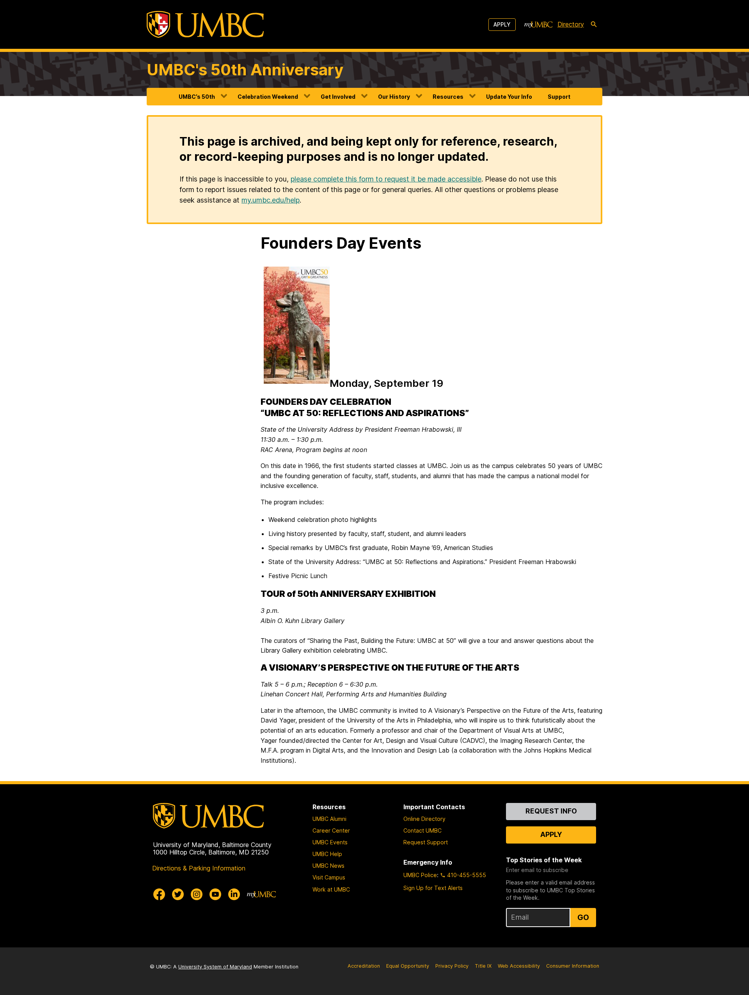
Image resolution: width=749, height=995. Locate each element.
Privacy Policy (452, 966)
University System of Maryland (215, 967)
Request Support (425, 842)
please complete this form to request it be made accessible (386, 179)
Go (583, 917)
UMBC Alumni (329, 818)
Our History (394, 96)
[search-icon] (593, 24)
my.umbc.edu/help (270, 200)
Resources (448, 96)
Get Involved (338, 96)
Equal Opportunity (407, 966)
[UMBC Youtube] (215, 894)
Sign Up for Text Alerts (433, 888)
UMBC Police (420, 875)
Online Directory (424, 818)
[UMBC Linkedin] (234, 894)
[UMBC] (205, 24)
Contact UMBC (422, 830)
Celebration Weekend (268, 96)
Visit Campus (328, 877)
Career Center (331, 830)
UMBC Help (327, 854)
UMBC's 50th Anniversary (245, 69)
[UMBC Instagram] (196, 894)
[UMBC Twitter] (177, 894)
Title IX (483, 966)
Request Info (551, 811)
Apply (502, 24)
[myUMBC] (538, 24)
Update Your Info (509, 96)
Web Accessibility (519, 966)
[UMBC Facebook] (159, 894)
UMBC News (328, 865)
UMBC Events (330, 842)
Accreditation (364, 966)
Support (559, 96)
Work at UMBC (331, 889)
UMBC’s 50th (197, 96)
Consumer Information (572, 966)
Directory (570, 24)
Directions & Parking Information (198, 868)
